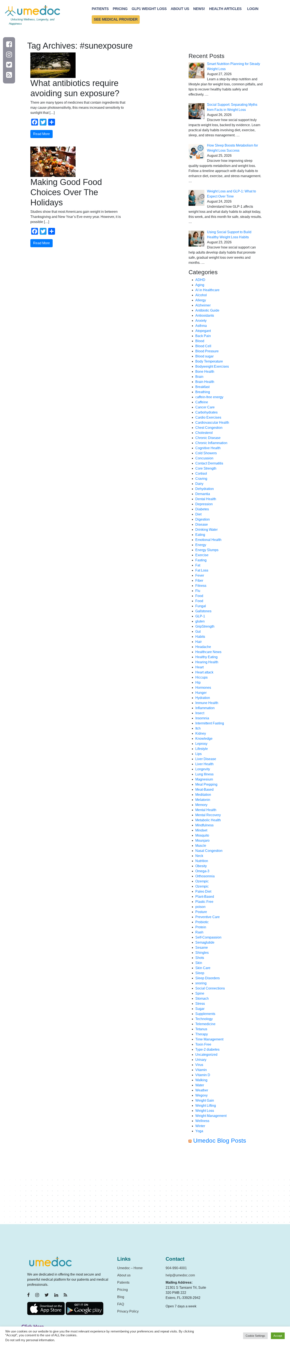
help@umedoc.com (180, 1275)
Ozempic (202, 881)
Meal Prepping (206, 784)
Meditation (203, 794)
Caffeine (201, 402)
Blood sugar (204, 356)
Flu (197, 591)
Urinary (200, 1059)
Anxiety (201, 320)
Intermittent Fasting (209, 723)
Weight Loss (204, 1110)
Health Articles (225, 9)
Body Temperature (209, 361)
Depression (204, 504)
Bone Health (204, 371)
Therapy (201, 1034)
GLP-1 (200, 616)
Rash (199, 932)
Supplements (205, 1014)
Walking (201, 1080)
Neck (199, 856)
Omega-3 (202, 871)
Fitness (200, 585)
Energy (200, 545)
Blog (120, 1297)
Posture (201, 912)
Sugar (199, 1009)
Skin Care (202, 968)
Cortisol (201, 473)
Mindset (201, 830)
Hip (198, 682)
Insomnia (202, 718)
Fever (199, 575)
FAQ (120, 1304)
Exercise (201, 555)
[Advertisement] (226, 1186)
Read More (41, 134)
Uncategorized (206, 1054)
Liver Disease (205, 759)
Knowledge (204, 738)
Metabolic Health (208, 820)
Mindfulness (204, 825)
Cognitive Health (208, 448)
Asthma (201, 325)
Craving (201, 478)
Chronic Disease (208, 438)
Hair (198, 642)
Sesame (201, 947)
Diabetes (202, 509)
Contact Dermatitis (209, 463)
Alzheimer (203, 305)
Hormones (203, 687)
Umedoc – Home (130, 1268)
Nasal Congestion (208, 850)
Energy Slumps (206, 550)
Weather (201, 1090)
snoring (201, 983)
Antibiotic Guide (207, 310)
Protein (200, 927)
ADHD (200, 280)
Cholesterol (204, 433)
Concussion (204, 458)
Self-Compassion (208, 937)
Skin (198, 963)
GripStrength (204, 626)
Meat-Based (204, 789)
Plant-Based (204, 896)
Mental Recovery (208, 815)
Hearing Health (206, 662)
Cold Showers (206, 453)
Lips (198, 754)
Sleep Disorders (207, 978)
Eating (200, 534)
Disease (201, 524)
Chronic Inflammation (211, 443)
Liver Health (204, 764)
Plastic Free (204, 901)
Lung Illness (204, 774)
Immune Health (206, 703)
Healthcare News (208, 652)
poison (200, 907)
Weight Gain (204, 1100)
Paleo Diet (203, 891)
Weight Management (211, 1116)
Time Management (209, 1039)
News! (199, 9)
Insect (199, 713)
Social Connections (210, 988)
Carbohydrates (206, 412)
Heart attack (204, 672)
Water (199, 1085)
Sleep (199, 973)
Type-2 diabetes (207, 1049)
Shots (199, 958)
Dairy (199, 483)
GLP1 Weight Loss (149, 9)
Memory (201, 805)
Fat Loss (201, 570)
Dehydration (204, 489)
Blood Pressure (207, 351)
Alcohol (201, 295)
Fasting (201, 560)
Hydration (202, 698)
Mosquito (202, 835)
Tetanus (201, 1029)
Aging (199, 285)
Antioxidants (204, 315)
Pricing (120, 9)
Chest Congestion (208, 427)
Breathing (202, 392)
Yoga (199, 1131)
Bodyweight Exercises (212, 366)
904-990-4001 (176, 1268)
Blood (199, 341)
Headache (203, 647)
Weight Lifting (205, 1105)
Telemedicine (205, 1024)
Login (252, 9)
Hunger (201, 692)
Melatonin (202, 800)
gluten (200, 621)
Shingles (202, 952)
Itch (198, 728)
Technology (204, 1019)
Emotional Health (208, 540)
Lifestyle (201, 749)
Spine (199, 993)
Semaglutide (204, 942)
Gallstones (203, 611)
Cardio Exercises (208, 417)
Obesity (201, 866)
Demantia (202, 494)
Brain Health (204, 382)
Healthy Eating (206, 657)
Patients (100, 9)
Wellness (202, 1121)
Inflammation (205, 708)
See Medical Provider (116, 19)
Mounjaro (202, 840)
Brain (199, 376)
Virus (199, 1065)
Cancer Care (205, 407)
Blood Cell (203, 346)
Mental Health (205, 810)
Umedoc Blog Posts (219, 1140)
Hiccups (201, 677)
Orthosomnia (205, 876)
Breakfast (202, 387)
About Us (180, 9)
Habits (200, 636)
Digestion (202, 519)
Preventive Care (207, 917)
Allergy (200, 300)
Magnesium (204, 779)
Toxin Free (203, 1044)
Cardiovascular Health (212, 422)
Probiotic (202, 922)
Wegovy (201, 1095)
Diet (198, 514)
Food (199, 596)
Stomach (202, 998)
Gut (198, 631)
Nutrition (201, 861)
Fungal (200, 606)
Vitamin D (202, 1075)
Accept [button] (277, 1335)
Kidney (200, 733)
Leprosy (201, 743)
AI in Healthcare (207, 290)
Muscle (200, 845)
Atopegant (203, 331)
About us (124, 1275)
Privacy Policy (128, 1311)
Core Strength (205, 468)
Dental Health (205, 499)
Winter (200, 1126)
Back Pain (203, 336)
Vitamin (201, 1070)
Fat (197, 565)
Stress (200, 1003)
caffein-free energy (209, 397)
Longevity (202, 769)
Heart (199, 667)
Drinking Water (206, 529)
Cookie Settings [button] (255, 1335)
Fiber (199, 580)
